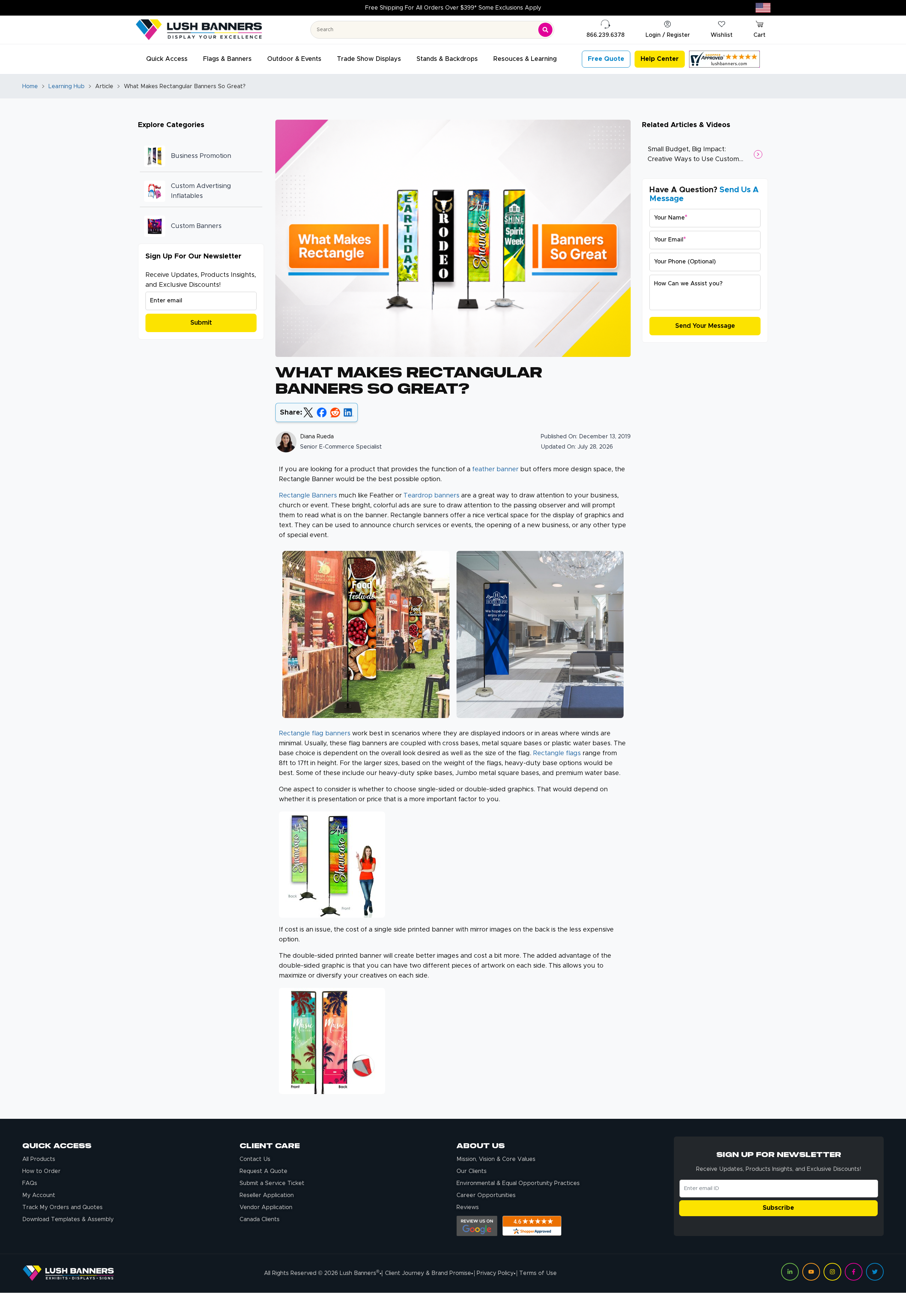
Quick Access (167, 59)
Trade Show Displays (369, 59)
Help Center (660, 59)
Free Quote (606, 59)
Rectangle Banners (308, 495)
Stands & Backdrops (447, 59)
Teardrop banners (431, 495)
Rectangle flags (557, 753)
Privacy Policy (495, 1273)
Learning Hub (66, 86)
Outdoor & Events (294, 59)
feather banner (495, 469)
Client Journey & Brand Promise (428, 1273)
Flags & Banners (227, 59)
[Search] (545, 30)
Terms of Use (538, 1273)
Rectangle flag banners (314, 733)
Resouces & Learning (525, 59)
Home (30, 86)
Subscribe (778, 1208)
